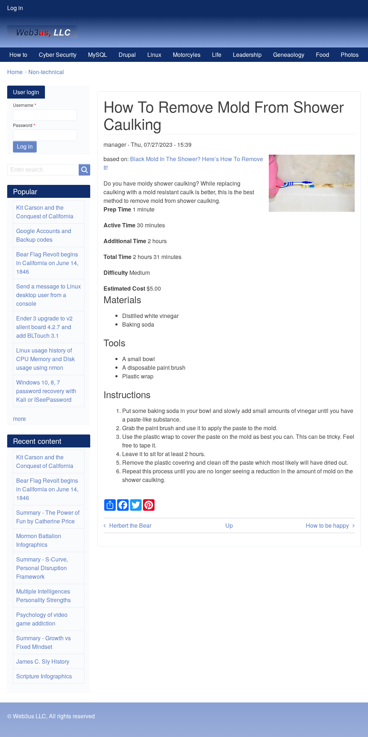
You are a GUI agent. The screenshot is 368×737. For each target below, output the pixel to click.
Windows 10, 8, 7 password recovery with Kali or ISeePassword (46, 391)
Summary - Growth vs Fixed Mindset (43, 642)
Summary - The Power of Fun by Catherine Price (47, 516)
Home (15, 72)
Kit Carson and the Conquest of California (44, 211)
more (19, 418)
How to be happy (327, 525)
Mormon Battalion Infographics (38, 540)
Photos (350, 54)
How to (18, 54)
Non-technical (46, 72)
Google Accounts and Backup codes (43, 235)
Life (216, 54)
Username (23, 105)
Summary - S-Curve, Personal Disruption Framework (42, 568)
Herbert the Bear (130, 525)
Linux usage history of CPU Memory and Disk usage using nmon (45, 359)
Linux (154, 54)
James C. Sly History (42, 661)
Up (229, 525)
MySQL (97, 54)
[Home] (45, 31)
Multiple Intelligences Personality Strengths (43, 595)
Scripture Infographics (44, 676)
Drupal (127, 54)
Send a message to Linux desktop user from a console (48, 295)
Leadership (247, 54)
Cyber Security (58, 54)
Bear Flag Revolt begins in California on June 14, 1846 (47, 263)
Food (322, 54)
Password (22, 125)
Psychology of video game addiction (42, 618)
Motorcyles (187, 54)
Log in (15, 8)
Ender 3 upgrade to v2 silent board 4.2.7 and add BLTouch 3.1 (44, 327)
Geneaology (288, 54)
